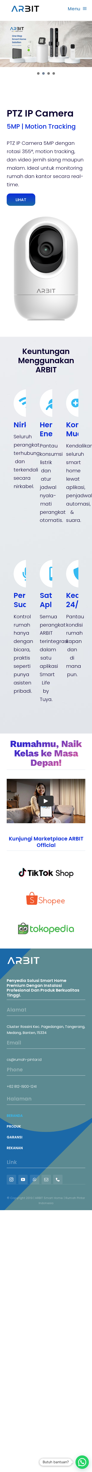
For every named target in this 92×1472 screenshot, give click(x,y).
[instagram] (11, 1179)
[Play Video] (46, 801)
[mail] (46, 1179)
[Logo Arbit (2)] (25, 4)
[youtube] (23, 1179)
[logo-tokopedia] (46, 920)
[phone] (58, 1179)
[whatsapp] (34, 1179)
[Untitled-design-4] (46, 892)
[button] (82, 1462)
